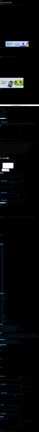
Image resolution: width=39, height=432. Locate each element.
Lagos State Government (11, 336)
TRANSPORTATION (3, 321)
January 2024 (2, 266)
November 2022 (2, 275)
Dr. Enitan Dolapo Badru (5, 335)
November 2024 (2, 259)
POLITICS (2, 108)
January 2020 (2, 289)
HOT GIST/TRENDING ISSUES (4, 122)
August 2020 (2, 284)
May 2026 (2, 247)
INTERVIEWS (2, 307)
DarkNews (12, 431)
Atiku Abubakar (16, 334)
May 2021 (2, 278)
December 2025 (2, 250)
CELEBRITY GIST (3, 110)
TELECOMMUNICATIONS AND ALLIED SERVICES (5, 320)
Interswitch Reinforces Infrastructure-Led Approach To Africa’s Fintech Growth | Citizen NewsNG (10, 325)
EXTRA (1, 302)
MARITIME (2, 309)
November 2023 (2, 267)
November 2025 (2, 251)
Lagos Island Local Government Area (4, 336)
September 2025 (2, 252)
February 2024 (2, 265)
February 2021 (2, 280)
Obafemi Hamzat (5, 337)
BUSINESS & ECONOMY (3, 413)
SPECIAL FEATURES (3, 317)
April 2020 (2, 287)
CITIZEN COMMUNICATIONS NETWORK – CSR (5, 298)
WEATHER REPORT (3, 322)
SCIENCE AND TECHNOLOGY (4, 315)
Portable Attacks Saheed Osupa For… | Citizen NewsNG (6, 159)
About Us (2, 429)
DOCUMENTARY (2, 300)
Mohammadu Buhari (22, 336)
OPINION (2, 311)
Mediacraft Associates (17, 336)
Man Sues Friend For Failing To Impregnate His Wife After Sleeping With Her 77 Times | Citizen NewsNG (12, 181)
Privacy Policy (2, 430)
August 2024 (2, 261)
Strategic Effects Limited (34, 337)
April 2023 (2, 272)
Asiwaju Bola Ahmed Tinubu (9, 334)
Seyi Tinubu (31, 337)
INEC (32, 335)
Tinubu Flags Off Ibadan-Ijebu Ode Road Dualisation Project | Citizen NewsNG (8, 331)
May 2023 (2, 271)
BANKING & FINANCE (3, 296)
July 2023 (2, 270)
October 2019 (2, 291)
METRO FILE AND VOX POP (3, 115)
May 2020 (2, 286)
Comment (1, 168)
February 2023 (2, 273)
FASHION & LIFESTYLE (4, 112)
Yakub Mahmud (37, 337)
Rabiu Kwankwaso (23, 337)
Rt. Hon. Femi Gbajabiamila (27, 337)
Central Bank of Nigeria (27, 334)
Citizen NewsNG (6, 3)
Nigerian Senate (32, 336)
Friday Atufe (24, 335)
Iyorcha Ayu (34, 335)
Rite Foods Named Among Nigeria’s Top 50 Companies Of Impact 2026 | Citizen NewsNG (9, 327)
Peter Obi (16, 337)
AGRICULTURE (2, 294)
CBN (24, 334)
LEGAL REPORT (2, 308)
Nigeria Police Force (36, 336)
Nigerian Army (29, 336)
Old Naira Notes (9, 337)
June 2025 (2, 254)
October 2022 (2, 276)
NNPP (0, 337)
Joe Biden (36, 335)
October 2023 (2, 268)
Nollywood (2, 337)
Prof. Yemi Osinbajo (19, 337)
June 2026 (2, 246)
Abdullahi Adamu (2, 334)
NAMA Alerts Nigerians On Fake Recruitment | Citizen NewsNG (7, 193)
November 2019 (2, 290)
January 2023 (2, 274)
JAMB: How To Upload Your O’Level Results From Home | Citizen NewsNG (7, 399)
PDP (14, 337)
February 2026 (2, 249)
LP (15, 336)
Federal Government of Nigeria (12, 335)
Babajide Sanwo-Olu (21, 334)
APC (4, 334)
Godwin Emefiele (26, 335)
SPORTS (2, 319)
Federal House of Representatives (19, 335)
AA (0, 334)
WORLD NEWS (2, 116)
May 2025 (2, 255)
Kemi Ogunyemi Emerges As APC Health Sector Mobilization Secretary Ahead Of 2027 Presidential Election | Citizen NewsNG (13, 343)
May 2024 (2, 263)
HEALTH (2, 114)
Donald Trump (2, 335)
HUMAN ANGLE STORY (3, 306)
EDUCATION (2, 301)
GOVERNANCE (2, 304)
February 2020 (2, 288)
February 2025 (2, 257)
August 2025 (2, 253)
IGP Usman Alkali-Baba (30, 335)
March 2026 (2, 248)
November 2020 (2, 282)
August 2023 (2, 269)
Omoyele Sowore (12, 337)
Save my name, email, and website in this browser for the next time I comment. (9, 171)
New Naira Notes (26, 336)
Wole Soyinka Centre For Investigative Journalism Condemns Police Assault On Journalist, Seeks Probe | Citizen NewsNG (12, 329)
